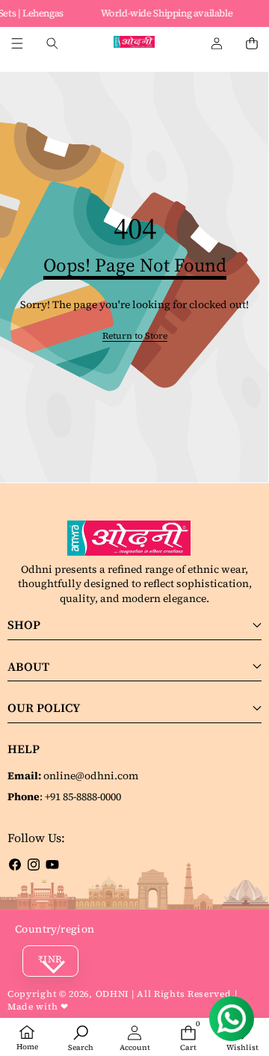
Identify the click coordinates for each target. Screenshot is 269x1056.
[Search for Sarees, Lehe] (52, 44)
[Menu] (17, 44)
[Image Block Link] (134, 538)
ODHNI (113, 994)
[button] (251, 44)
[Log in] (216, 44)
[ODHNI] (134, 43)
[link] (134, 336)
